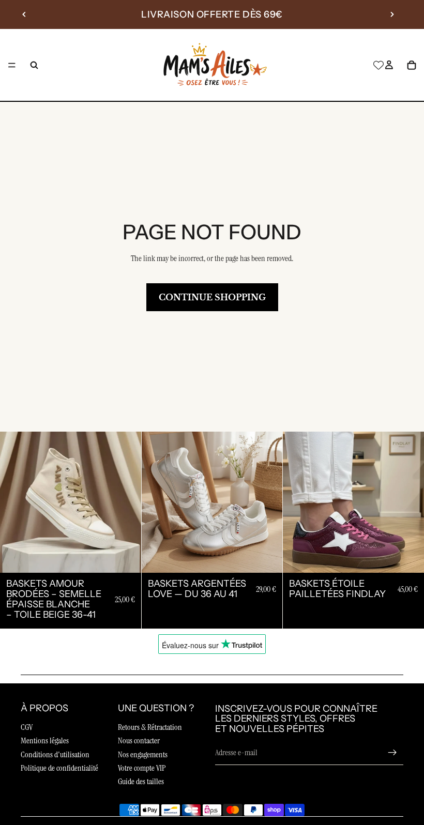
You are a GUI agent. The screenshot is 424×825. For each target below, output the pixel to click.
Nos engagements (143, 754)
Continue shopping (212, 297)
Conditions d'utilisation (55, 754)
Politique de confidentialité (59, 767)
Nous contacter (139, 740)
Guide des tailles (141, 781)
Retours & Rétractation (150, 727)
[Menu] (12, 65)
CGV (27, 727)
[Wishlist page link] (378, 65)
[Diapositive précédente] (24, 14)
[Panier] (411, 65)
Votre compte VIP (141, 767)
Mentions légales (45, 740)
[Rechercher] (34, 65)
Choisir (133, 557)
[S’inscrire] (392, 752)
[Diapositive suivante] (392, 14)
